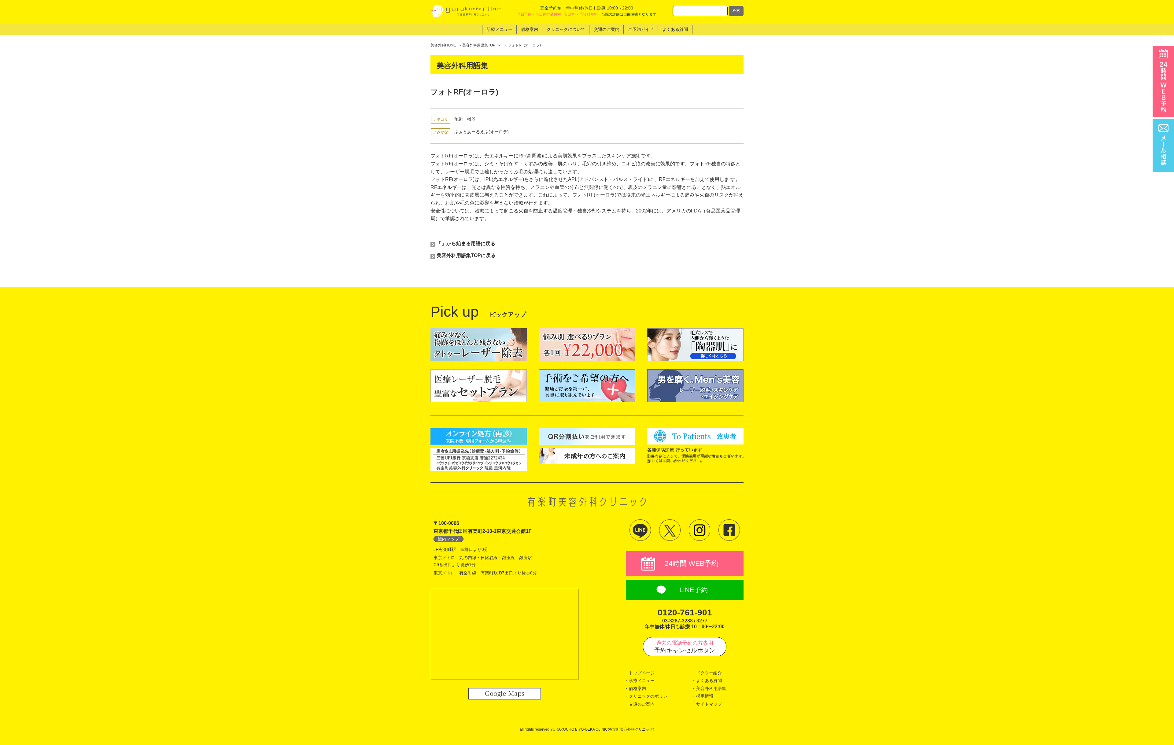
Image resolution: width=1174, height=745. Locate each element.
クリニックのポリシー (650, 696)
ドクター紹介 (709, 672)
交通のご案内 (642, 704)
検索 (736, 11)
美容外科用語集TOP (478, 45)
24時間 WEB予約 (691, 563)
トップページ (642, 672)
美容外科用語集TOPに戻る (466, 255)
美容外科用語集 (711, 688)
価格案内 (637, 688)
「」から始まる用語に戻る (466, 243)
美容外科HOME (443, 45)
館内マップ (448, 539)
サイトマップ (709, 704)
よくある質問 (709, 680)
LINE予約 (693, 590)
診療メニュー (642, 680)
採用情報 (704, 696)
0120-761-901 (685, 612)
